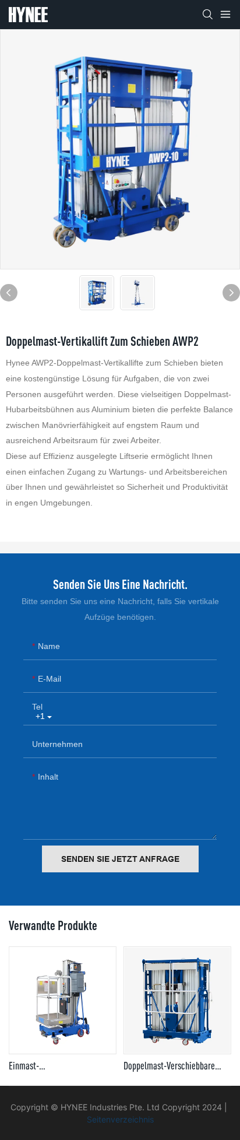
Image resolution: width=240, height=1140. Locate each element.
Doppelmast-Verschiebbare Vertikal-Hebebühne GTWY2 (169, 1066)
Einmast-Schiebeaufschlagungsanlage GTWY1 (58, 1066)
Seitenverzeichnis (120, 1119)
